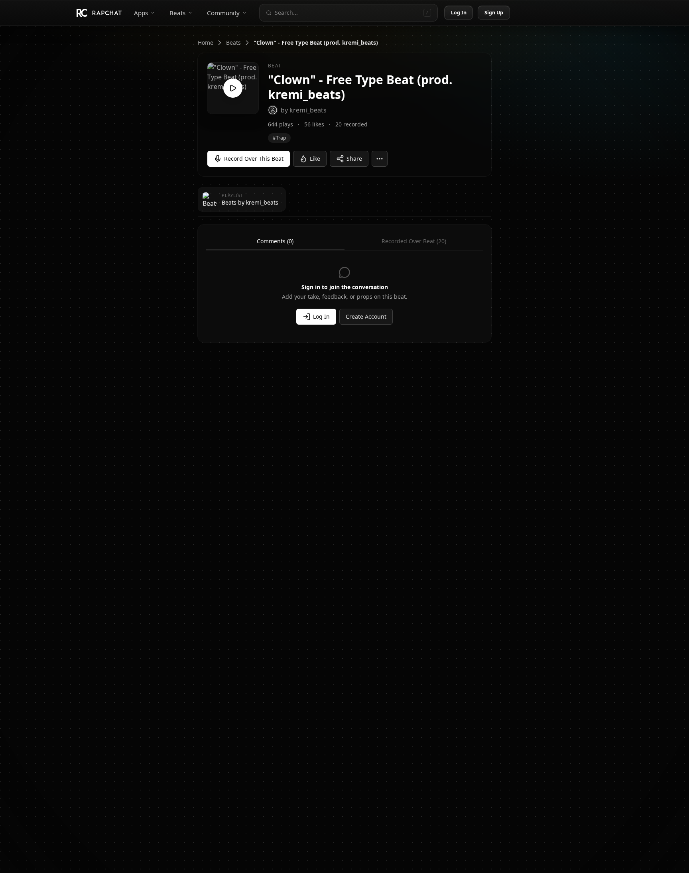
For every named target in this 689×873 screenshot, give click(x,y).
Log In (459, 12)
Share (354, 158)
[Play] (232, 88)
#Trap (279, 137)
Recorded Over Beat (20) (414, 241)
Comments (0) (275, 241)
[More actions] (380, 159)
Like (315, 158)
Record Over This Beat (253, 158)
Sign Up (494, 12)
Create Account (366, 316)
